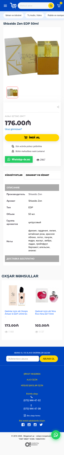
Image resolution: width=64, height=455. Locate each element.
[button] (58, 5)
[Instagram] (35, 425)
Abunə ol (49, 358)
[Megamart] (13, 5)
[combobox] (36, 5)
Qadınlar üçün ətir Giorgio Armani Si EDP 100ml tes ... (16, 314)
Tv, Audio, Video (34, 15)
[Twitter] (41, 425)
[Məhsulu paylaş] (58, 107)
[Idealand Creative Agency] (32, 444)
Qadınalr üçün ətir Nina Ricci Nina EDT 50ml (45, 312)
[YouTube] (29, 425)
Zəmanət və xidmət (37, 175)
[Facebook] (22, 425)
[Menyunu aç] (5, 5)
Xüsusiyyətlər (13, 175)
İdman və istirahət (13, 15)
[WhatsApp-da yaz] (55, 434)
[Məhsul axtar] (50, 5)
